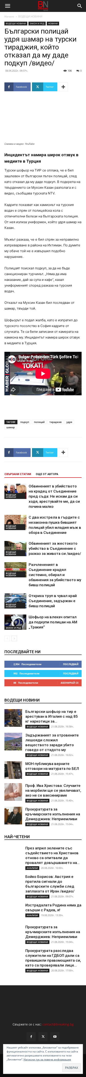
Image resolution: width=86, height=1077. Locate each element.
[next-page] (14, 638)
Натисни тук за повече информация (47, 1059)
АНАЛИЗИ (32, 868)
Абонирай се (70, 682)
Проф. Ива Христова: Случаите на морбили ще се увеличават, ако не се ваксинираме (53, 790)
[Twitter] (43, 1036)
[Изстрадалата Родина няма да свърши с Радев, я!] (13, 911)
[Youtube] (54, 1036)
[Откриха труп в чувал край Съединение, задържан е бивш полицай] (15, 601)
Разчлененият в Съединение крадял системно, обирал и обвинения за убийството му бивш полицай (55, 574)
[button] (7, 6)
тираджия (55, 422)
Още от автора (47, 474)
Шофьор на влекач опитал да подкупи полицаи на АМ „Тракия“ (53, 622)
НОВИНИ (53, 23)
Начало (9, 16)
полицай (39, 422)
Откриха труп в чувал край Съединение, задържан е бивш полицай (53, 601)
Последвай (71, 664)
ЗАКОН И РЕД (37, 23)
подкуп (24, 422)
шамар (10, 427)
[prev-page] (7, 638)
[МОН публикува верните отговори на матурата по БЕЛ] (13, 770)
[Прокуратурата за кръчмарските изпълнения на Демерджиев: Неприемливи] (13, 815)
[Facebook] (31, 1036)
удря (69, 422)
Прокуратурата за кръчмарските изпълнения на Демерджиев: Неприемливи (52, 814)
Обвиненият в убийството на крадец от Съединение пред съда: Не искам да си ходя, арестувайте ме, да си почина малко (54, 496)
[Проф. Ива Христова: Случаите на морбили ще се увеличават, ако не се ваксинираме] (13, 792)
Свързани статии (17, 474)
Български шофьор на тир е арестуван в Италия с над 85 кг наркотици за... (51, 716)
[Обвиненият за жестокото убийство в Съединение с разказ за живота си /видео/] (15, 548)
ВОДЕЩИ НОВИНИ (30, 16)
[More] (63, 86)
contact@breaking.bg (58, 1024)
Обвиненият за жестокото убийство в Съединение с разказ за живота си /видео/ (55, 548)
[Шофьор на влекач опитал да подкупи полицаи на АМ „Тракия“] (15, 622)
